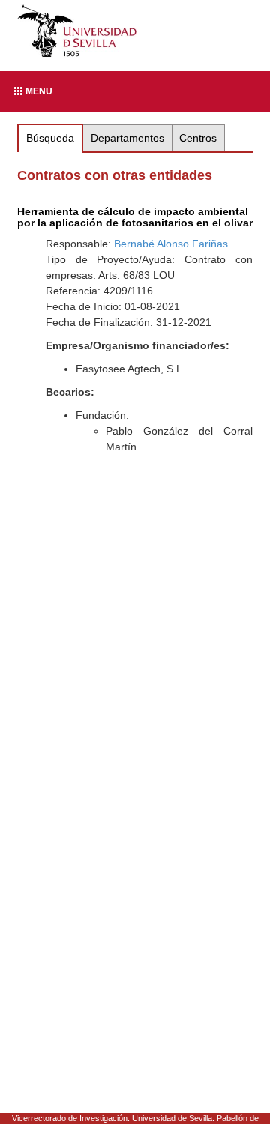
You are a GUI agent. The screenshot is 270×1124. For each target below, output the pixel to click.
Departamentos (127, 138)
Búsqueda (50, 138)
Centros (198, 138)
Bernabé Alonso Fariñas (171, 244)
